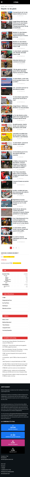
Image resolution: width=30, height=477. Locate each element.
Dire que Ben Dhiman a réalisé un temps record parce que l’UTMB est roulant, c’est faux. (14, 375)
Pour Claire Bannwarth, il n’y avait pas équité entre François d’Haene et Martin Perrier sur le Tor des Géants (21, 221)
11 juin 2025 (20, 129)
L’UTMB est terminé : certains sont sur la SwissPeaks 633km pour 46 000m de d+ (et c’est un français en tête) (14, 371)
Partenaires (4, 458)
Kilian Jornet (5, 319)
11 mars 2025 (20, 232)
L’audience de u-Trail (6, 470)
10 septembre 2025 (21, 120)
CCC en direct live (17, 263)
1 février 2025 (20, 146)
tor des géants (10, 6)
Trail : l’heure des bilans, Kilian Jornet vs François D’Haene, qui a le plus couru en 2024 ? (20, 174)
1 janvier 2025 (20, 178)
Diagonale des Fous (7, 300)
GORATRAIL (4, 191)
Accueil (2, 6)
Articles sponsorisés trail (7, 459)
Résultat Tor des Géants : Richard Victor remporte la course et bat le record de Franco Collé (20, 44)
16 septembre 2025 (21, 56)
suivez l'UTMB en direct (8, 257)
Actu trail (3, 464)
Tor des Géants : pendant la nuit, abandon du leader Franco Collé (20, 52)
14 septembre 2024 (21, 215)
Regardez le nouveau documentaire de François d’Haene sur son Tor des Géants (20, 202)
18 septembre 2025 (21, 29)
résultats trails (8, 279)
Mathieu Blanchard (6, 322)
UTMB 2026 (3, 260)
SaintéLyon (5, 306)
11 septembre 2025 (21, 109)
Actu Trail (4, 42)
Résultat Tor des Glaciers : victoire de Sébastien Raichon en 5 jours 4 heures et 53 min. (20, 35)
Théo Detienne (5, 325)
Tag (5, 6)
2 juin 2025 (20, 138)
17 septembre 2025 (21, 39)
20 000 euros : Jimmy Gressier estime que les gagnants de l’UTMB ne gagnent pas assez (14, 346)
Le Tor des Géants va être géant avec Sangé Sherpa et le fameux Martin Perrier (21, 116)
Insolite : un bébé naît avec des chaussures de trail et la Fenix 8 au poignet (20, 192)
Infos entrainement (7, 281)
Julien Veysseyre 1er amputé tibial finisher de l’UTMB (13, 361)
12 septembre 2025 (21, 83)
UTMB (3, 297)
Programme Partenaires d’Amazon (18, 414)
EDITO (3, 12)
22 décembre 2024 (21, 184)
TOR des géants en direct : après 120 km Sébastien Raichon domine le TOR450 (20, 71)
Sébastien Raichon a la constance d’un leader (19, 61)
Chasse (6, 278)
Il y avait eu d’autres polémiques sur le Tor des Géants (20, 238)
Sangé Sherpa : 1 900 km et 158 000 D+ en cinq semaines (21, 106)
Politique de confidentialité (7, 471)
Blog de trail (5, 274)
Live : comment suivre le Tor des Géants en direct (20, 88)
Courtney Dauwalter (7, 330)
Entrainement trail (5, 473)
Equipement (5, 284)
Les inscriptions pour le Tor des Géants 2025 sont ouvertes (20, 153)
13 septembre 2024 (21, 225)
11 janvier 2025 (21, 169)
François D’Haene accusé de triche (21, 182)
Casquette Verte (6, 327)
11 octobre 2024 (21, 195)
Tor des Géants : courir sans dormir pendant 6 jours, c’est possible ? (21, 80)
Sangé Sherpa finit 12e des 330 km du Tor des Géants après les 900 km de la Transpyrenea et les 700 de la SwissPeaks (20, 25)
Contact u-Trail (4, 456)
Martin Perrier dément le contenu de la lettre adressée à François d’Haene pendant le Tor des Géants (21, 211)
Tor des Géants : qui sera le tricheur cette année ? (20, 143)
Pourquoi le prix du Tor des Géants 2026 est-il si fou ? (20, 13)
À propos (3, 466)
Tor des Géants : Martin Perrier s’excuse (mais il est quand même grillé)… (20, 229)
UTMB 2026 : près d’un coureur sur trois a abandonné (13, 368)
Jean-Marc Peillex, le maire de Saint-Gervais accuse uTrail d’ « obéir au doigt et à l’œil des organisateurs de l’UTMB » (14, 364)
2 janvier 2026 (20, 15)
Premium (6, 280)
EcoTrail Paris (5, 303)
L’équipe (3, 468)
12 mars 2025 (20, 206)
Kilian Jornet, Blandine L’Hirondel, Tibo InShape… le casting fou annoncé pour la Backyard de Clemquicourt (15, 350)
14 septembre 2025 (21, 63)
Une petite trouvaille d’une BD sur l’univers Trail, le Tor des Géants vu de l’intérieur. (20, 135)
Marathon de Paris (6, 308)
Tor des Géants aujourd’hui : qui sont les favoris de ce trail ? (20, 98)
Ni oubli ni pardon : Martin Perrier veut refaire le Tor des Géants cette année (20, 126)
